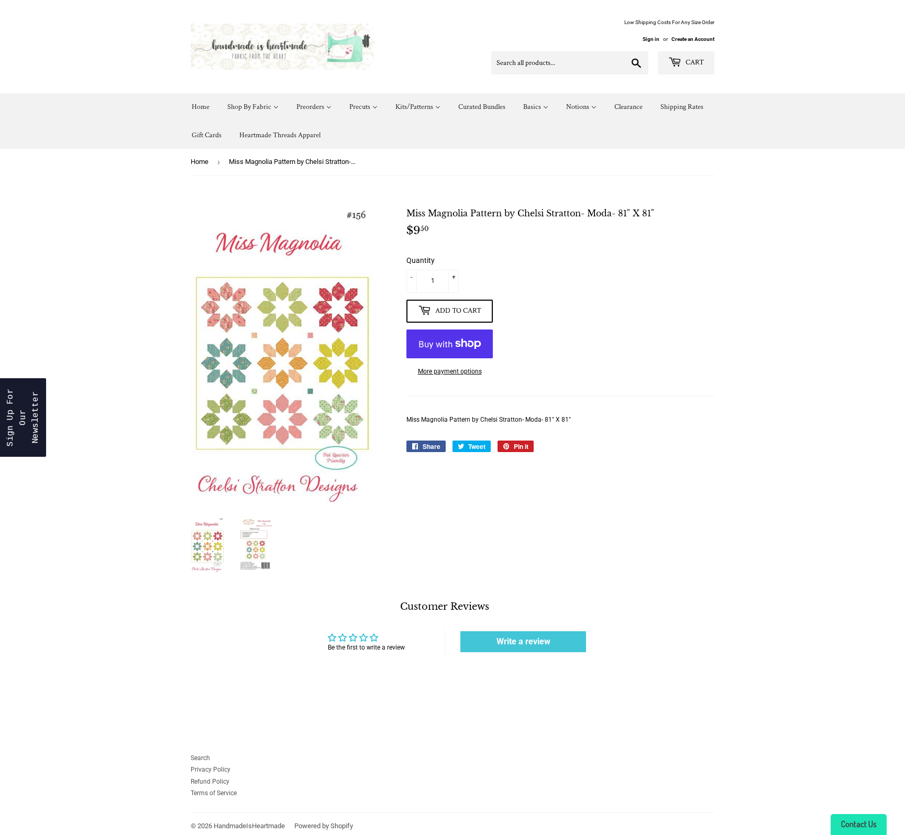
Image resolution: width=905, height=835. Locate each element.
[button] (23, 417)
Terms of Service (214, 793)
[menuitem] (200, 107)
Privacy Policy (210, 769)
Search (200, 758)
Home (199, 162)
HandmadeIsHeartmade (249, 826)
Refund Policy (210, 781)
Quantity (420, 260)
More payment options (450, 371)
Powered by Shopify (323, 826)
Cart (694, 62)
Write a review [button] (523, 641)
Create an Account (692, 39)
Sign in (651, 39)
